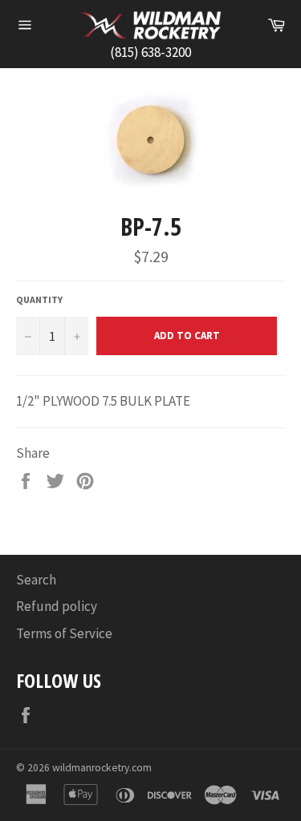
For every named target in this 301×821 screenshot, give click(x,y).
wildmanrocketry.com (102, 767)
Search (36, 579)
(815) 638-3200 (150, 52)
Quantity (39, 299)
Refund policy (56, 606)
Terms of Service (64, 633)
